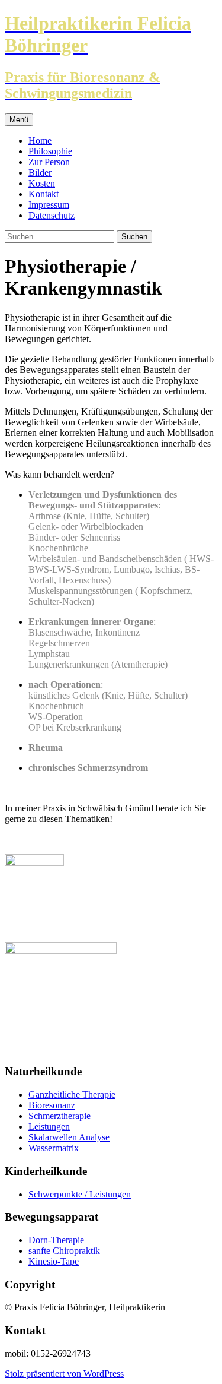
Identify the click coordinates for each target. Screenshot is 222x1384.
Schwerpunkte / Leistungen (79, 1194)
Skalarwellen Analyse (69, 1137)
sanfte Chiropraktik (64, 1251)
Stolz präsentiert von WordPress (64, 1374)
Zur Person (49, 162)
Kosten (41, 183)
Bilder (40, 173)
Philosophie (50, 151)
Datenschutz (51, 215)
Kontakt (43, 194)
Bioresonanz (51, 1105)
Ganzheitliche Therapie (71, 1094)
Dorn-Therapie (56, 1240)
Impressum (48, 205)
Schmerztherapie (59, 1116)
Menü (18, 119)
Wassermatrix (53, 1148)
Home (40, 140)
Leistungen (49, 1126)
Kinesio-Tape (53, 1261)
